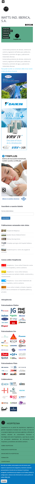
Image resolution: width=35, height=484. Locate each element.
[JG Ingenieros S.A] (13, 311)
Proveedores (6, 37)
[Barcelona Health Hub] (4, 403)
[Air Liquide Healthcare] (4, 311)
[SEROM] (22, 322)
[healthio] (22, 390)
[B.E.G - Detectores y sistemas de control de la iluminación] (13, 322)
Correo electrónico (7, 211)
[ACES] (22, 403)
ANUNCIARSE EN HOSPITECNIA (10, 453)
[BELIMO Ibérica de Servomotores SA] (13, 374)
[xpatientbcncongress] (22, 397)
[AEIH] (4, 384)
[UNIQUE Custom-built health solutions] (13, 403)
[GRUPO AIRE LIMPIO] (4, 336)
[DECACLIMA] (4, 350)
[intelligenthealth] (4, 397)
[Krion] (13, 341)
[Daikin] (22, 336)
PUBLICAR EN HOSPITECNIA (9, 449)
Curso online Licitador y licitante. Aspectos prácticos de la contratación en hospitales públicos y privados (16, 289)
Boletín (20, 206)
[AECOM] (22, 374)
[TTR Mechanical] (4, 370)
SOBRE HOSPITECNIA (7, 445)
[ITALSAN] (4, 315)
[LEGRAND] (4, 326)
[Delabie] (4, 322)
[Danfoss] (4, 354)
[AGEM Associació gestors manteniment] (13, 384)
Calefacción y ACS (7, 30)
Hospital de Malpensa (13, 231)
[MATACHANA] (4, 367)
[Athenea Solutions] (13, 409)
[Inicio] (6, 9)
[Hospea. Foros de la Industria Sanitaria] (4, 390)
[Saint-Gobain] (22, 319)
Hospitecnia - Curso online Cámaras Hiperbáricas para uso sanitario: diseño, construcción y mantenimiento (17, 274)
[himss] (22, 384)
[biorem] (13, 390)
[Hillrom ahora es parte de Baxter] (22, 315)
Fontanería (5, 35)
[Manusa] (22, 350)
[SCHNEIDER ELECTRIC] (13, 315)
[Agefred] (13, 319)
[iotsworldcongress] (13, 397)
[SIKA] (13, 336)
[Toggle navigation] (3, 1)
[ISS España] (13, 350)
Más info (7, 477)
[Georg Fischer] (13, 354)
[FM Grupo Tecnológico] (4, 341)
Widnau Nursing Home (13, 239)
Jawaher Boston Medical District (16, 235)
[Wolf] (4, 374)
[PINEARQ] (21, 311)
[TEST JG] (13, 367)
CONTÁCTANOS (5, 461)
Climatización (6, 33)
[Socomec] (13, 345)
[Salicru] (22, 358)
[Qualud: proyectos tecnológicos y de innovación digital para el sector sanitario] (4, 358)
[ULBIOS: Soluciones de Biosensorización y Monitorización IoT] (22, 370)
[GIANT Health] (4, 409)
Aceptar (4, 481)
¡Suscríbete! (5, 218)
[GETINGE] (22, 367)
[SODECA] (22, 345)
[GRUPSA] (22, 341)
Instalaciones (6, 28)
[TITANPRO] (13, 370)
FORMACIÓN (4, 457)
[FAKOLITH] (13, 358)
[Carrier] (4, 319)
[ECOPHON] (4, 345)
